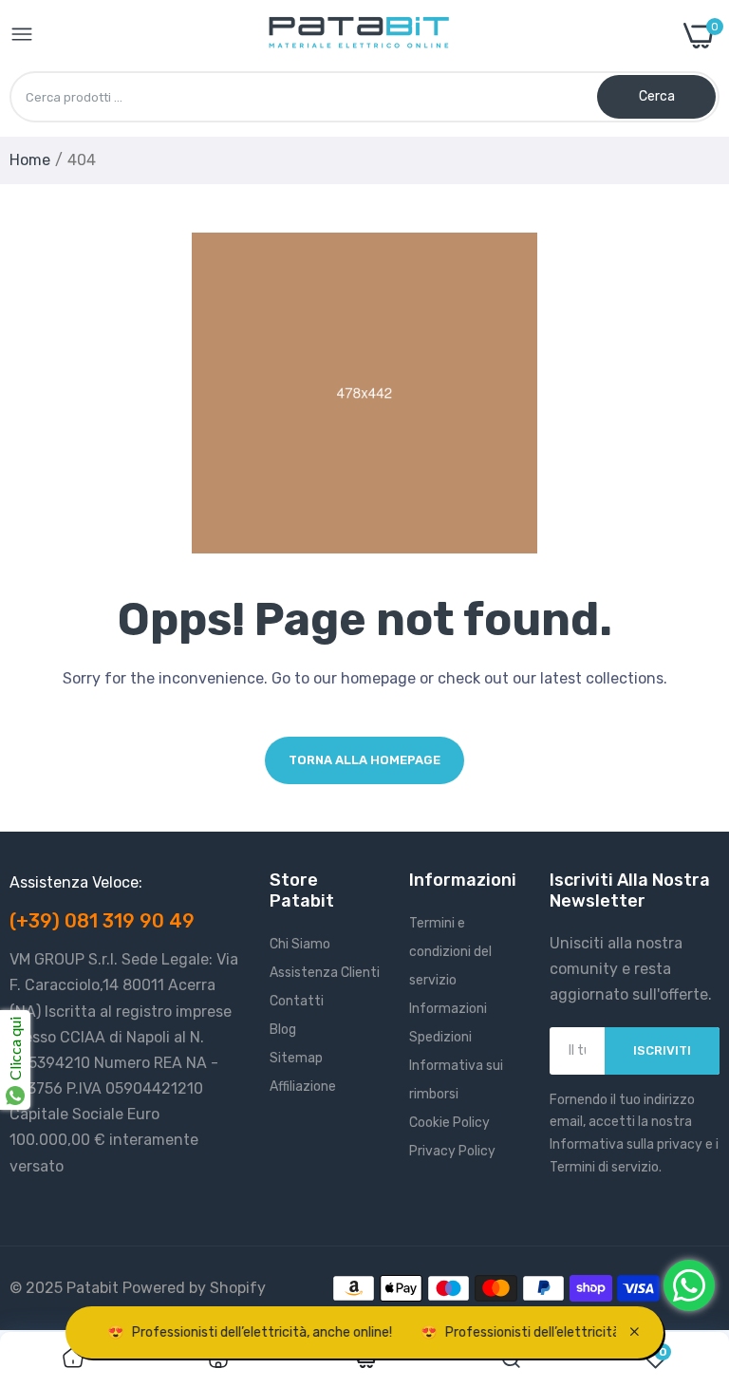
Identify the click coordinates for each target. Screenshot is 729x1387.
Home (29, 160)
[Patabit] (358, 35)
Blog (283, 1030)
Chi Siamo (300, 944)
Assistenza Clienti (325, 973)
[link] (73, 1359)
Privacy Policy (452, 1151)
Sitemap (296, 1058)
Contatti (297, 1001)
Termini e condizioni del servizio (450, 951)
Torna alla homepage (364, 760)
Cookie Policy (449, 1123)
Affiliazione (303, 1086)
